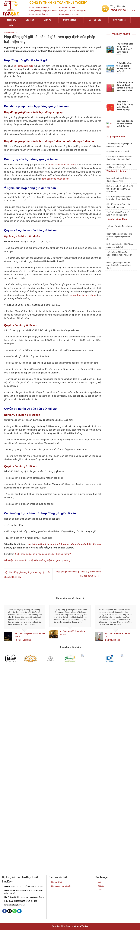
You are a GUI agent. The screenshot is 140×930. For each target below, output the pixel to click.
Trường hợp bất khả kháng (82, 295)
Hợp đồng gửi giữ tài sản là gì (20, 47)
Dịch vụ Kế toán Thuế (67, 7)
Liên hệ (10, 25)
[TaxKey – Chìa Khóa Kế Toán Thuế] (13, 8)
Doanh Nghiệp (69, 20)
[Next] (131, 625)
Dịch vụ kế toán (57, 882)
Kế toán (101, 886)
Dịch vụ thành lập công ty (61, 886)
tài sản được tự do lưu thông (61, 165)
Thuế (100, 890)
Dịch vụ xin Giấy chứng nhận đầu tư (72, 11)
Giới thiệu (30, 20)
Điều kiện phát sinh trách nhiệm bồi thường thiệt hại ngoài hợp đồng (37, 560)
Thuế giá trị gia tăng (117, 171)
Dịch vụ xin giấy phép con (38, 14)
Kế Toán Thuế (94, 20)
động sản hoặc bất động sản (55, 179)
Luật (99, 882)
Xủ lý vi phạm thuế (116, 136)
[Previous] (8, 625)
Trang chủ (11, 20)
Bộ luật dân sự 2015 (23, 66)
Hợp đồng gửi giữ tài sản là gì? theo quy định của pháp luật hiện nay (64, 544)
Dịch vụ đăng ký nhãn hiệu (69, 14)
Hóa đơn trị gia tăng (117, 219)
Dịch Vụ (47, 20)
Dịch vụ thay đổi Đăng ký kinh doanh (43, 11)
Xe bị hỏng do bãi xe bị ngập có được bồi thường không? (43, 554)
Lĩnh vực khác (119, 20)
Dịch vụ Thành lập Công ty (39, 7)
